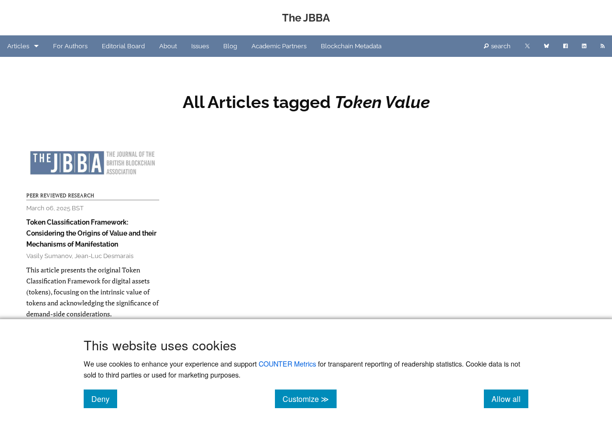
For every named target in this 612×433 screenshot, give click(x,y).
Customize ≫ (310, 398)
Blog (230, 46)
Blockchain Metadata (351, 46)
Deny (104, 398)
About (168, 46)
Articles (18, 46)
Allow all (510, 398)
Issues (200, 46)
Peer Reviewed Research (60, 195)
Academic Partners (278, 46)
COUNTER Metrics (287, 363)
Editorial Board (123, 46)
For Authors (70, 46)
